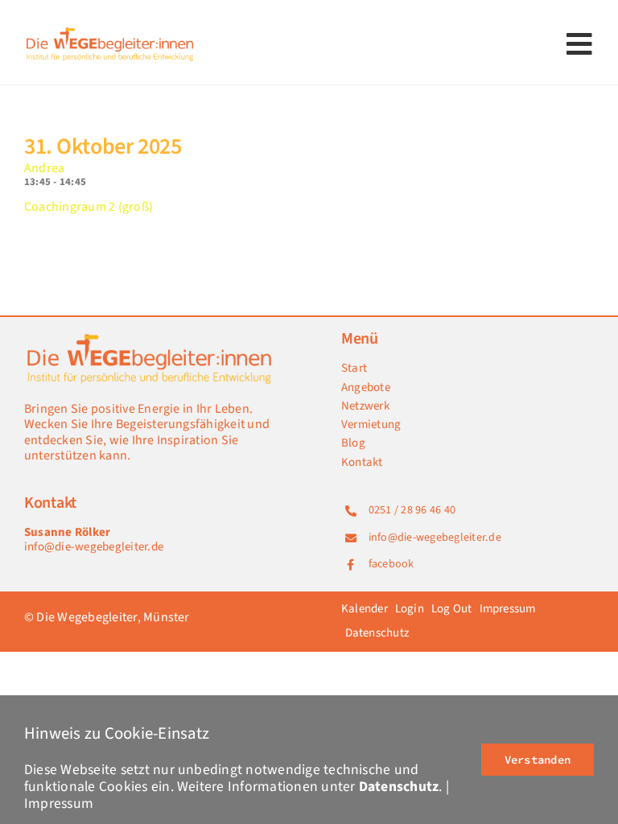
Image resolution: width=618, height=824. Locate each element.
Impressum (58, 803)
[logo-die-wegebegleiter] (110, 30)
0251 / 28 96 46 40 (412, 510)
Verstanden (538, 759)
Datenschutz (399, 787)
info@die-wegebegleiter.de (93, 546)
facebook (391, 564)
